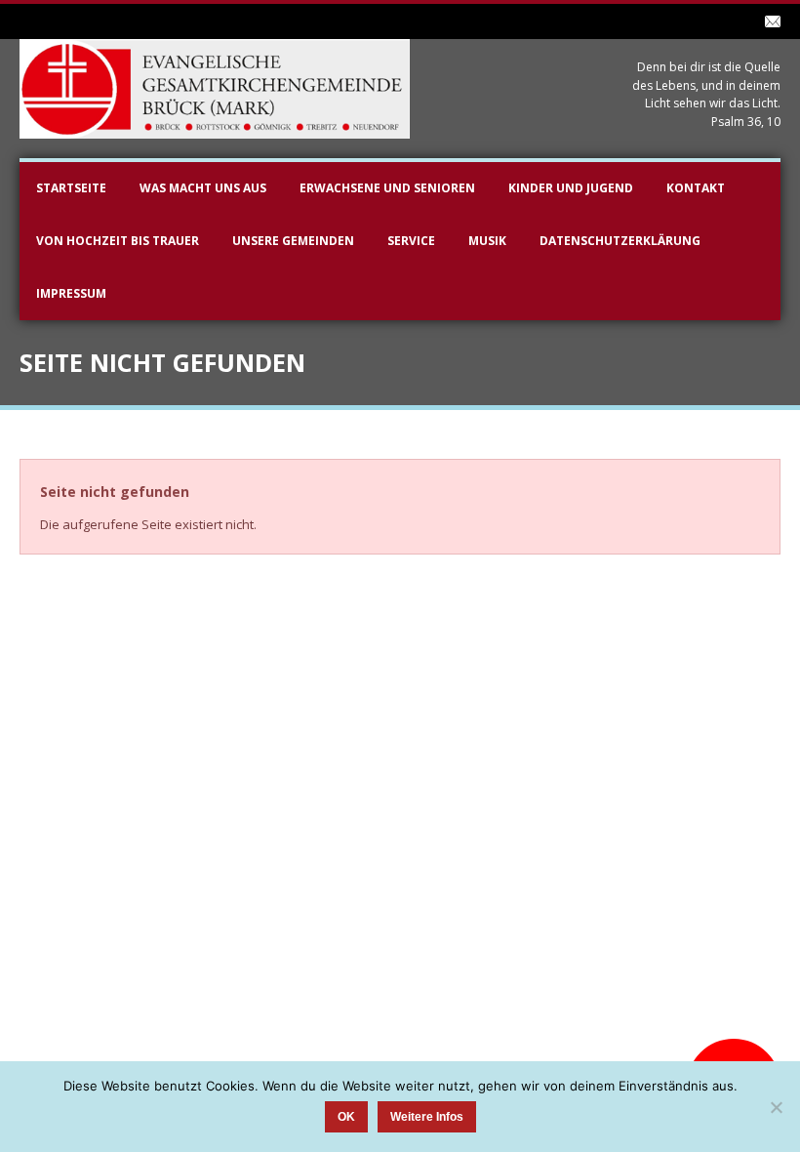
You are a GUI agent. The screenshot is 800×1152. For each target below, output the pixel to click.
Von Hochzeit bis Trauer (117, 240)
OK (346, 1117)
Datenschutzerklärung (620, 240)
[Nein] (775, 1107)
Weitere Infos (426, 1117)
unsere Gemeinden (293, 240)
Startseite (71, 188)
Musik (487, 240)
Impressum (71, 293)
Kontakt (695, 188)
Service (411, 240)
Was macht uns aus (203, 188)
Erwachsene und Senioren (387, 188)
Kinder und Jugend (570, 188)
